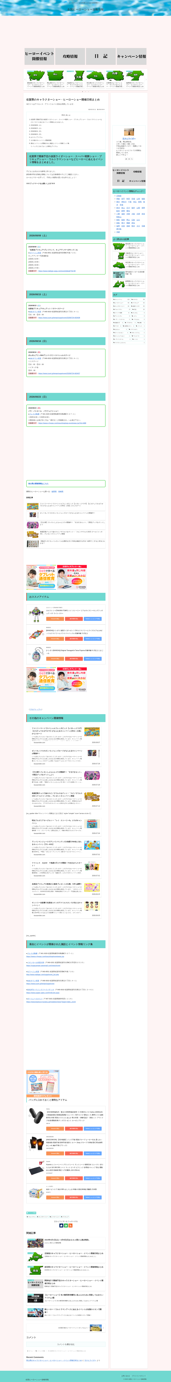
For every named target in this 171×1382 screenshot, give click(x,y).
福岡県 (54, 491)
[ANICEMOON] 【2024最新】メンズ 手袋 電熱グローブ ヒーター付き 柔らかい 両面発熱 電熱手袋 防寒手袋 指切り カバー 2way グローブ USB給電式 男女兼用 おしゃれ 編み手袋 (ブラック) (74, 1142)
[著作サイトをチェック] (61, 1225)
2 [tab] (85, 92)
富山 (123, 208)
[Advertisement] (85, 31)
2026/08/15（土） (36, 128)
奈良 (143, 214)
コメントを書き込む (66, 1344)
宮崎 (143, 226)
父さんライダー (90, 1360)
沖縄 (118, 232)
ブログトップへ (35, 709)
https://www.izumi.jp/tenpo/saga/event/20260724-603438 (59, 318)
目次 (63, 115)
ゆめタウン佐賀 (35, 312)
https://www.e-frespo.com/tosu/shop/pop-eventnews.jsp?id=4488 (62, 423)
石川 (128, 208)
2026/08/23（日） (36, 134)
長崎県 (60, 491)
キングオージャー (43, 1217)
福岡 (118, 226)
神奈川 (123, 202)
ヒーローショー (55, 1217)
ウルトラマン (32, 1217)
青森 (118, 199)
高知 (133, 223)
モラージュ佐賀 (35, 253)
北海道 (118, 196)
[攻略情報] (70, 56)
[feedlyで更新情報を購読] (66, 1225)
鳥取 (118, 220)
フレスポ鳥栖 (34, 414)
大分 (138, 226)
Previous (25, 80)
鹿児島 (118, 229)
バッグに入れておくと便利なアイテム (45, 146)
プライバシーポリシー (139, 1376)
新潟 (118, 208)
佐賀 (123, 226)
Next (146, 80)
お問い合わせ (126, 1376)
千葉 (130, 202)
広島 (133, 220)
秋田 (128, 199)
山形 (138, 199)
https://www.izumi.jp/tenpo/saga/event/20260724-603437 (59, 373)
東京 (118, 202)
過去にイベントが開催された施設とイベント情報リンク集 (50, 143)
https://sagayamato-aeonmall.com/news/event (43, 966)
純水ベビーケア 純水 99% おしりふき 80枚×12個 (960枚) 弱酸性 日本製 (71, 1189)
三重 (118, 214)
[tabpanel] (37, 79)
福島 (143, 199)
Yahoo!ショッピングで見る (93, 618)
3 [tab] (88, 92)
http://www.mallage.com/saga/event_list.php (42, 975)
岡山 (128, 220)
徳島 (118, 223)
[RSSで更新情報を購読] (70, 1225)
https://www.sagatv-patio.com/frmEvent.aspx (42, 993)
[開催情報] (39, 56)
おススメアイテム (37, 137)
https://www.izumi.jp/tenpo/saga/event (40, 984)
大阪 (133, 214)
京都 (128, 214)
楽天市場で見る (74, 618)
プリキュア (66, 1217)
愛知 (128, 211)
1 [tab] (83, 92)
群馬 (140, 202)
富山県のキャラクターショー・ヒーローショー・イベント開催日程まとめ (54, 1360)
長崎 (128, 226)
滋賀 (123, 214)
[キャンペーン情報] (131, 56)
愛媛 (128, 223)
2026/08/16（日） (36, 131)
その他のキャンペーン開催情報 (41, 140)
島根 (123, 220)
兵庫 (138, 214)
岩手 (123, 199)
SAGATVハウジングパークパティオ (40, 990)
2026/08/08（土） (36, 125)
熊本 (133, 226)
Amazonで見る (55, 618)
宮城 (133, 199)
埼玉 (135, 202)
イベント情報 (32, 1213)
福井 (133, 208)
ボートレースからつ (34, 999)
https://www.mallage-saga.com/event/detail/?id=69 (57, 271)
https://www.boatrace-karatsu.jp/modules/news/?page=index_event (51, 1002)
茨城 (121, 205)
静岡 (123, 211)
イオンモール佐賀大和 (35, 962)
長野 (143, 208)
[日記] (101, 56)
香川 (123, 223)
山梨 (138, 208)
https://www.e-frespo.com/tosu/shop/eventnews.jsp (45, 956)
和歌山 (118, 217)
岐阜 (118, 211)
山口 (138, 220)
